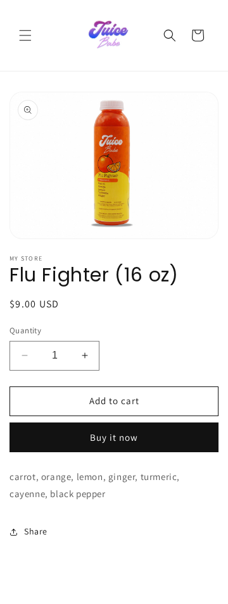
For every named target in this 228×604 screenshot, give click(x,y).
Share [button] (36, 531)
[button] (25, 35)
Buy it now (114, 437)
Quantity (25, 330)
